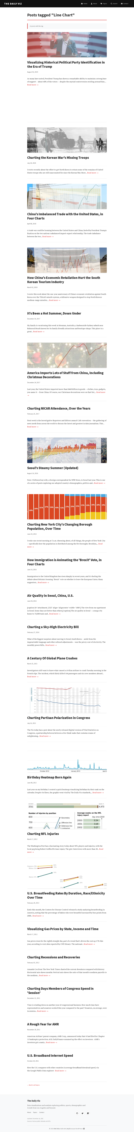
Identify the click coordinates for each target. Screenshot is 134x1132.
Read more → (32, 84)
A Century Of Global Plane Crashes (52, 658)
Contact (41, 1112)
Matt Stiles (57, 1129)
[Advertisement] (67, 102)
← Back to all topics (33, 1085)
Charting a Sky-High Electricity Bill (53, 627)
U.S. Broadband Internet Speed (50, 1055)
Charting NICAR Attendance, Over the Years (58, 408)
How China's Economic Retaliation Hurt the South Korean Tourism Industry (63, 280)
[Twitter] (82, 1113)
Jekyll (68, 1129)
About (29, 1112)
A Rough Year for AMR (43, 1024)
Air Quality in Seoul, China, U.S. (50, 595)
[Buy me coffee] (88, 1113)
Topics (35, 1112)
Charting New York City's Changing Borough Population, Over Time (59, 526)
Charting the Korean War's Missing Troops (58, 158)
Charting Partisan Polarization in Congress (58, 718)
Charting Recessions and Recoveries (53, 957)
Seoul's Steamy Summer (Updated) (52, 468)
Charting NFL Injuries (43, 834)
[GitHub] (77, 1113)
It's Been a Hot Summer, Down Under (54, 313)
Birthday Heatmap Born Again (49, 777)
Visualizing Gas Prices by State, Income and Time (63, 929)
